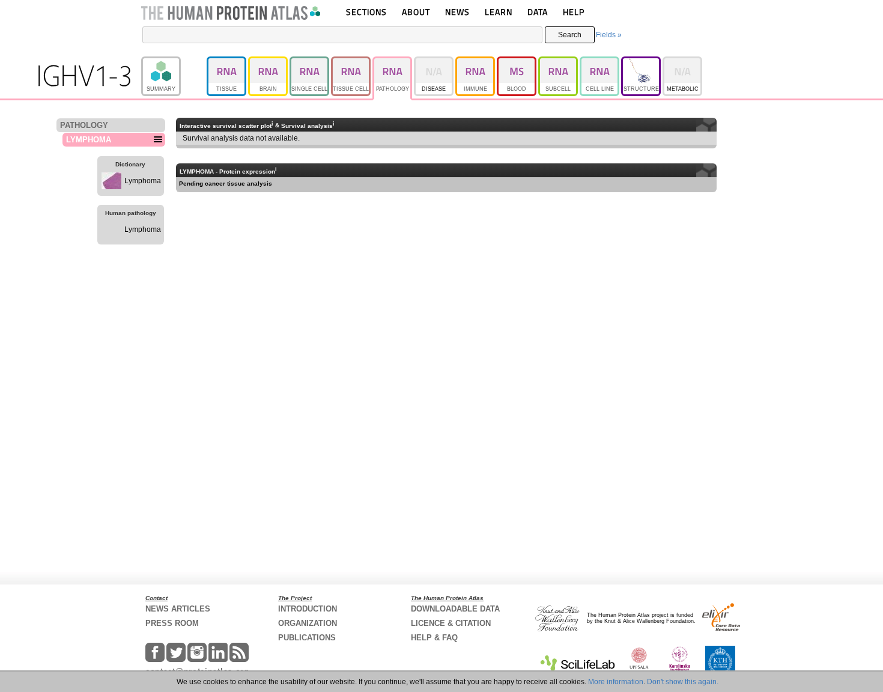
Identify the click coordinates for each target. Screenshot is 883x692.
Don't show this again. (682, 682)
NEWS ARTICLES (177, 608)
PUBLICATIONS (307, 637)
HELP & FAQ (434, 637)
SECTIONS (366, 11)
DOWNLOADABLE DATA (455, 608)
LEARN (498, 11)
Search (569, 35)
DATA (537, 11)
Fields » (609, 35)
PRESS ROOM (172, 623)
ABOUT (416, 11)
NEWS (457, 11)
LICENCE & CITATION (451, 623)
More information (615, 682)
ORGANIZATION (307, 623)
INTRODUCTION (307, 608)
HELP (573, 11)
